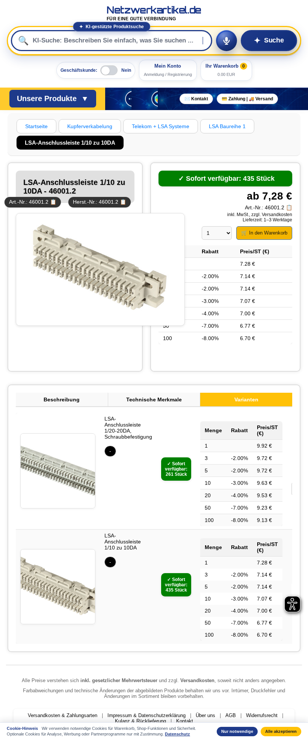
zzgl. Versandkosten (271, 214)
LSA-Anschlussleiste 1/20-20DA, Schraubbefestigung (128, 428)
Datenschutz (177, 734)
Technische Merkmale (154, 399)
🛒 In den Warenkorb (264, 233)
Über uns (205, 715)
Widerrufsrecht (262, 715)
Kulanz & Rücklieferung (140, 721)
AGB (230, 715)
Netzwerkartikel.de (154, 13)
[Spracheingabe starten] (226, 40)
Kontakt (184, 721)
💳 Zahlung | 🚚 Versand (247, 98)
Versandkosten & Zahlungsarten (62, 715)
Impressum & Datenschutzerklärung (146, 715)
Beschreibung (62, 399)
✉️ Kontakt (196, 98)
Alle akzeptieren (281, 731)
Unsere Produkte (53, 98)
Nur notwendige (237, 731)
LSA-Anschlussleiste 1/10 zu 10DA (122, 542)
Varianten (246, 399)
